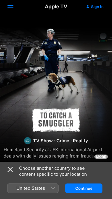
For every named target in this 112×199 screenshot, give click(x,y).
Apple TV (56, 7)
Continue (84, 188)
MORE (101, 157)
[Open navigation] (14, 6)
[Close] (10, 169)
